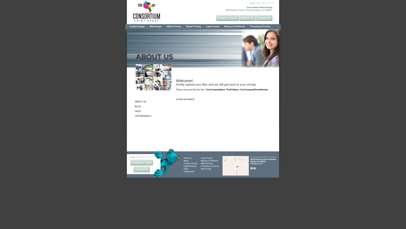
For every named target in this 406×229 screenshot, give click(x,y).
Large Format (212, 26)
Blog (138, 106)
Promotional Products (210, 166)
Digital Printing (193, 26)
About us (140, 101)
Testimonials (143, 116)
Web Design (156, 26)
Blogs (186, 161)
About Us (188, 158)
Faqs (138, 111)
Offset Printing (174, 26)
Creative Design (137, 26)
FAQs (186, 169)
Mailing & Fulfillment (234, 26)
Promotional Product (260, 26)
